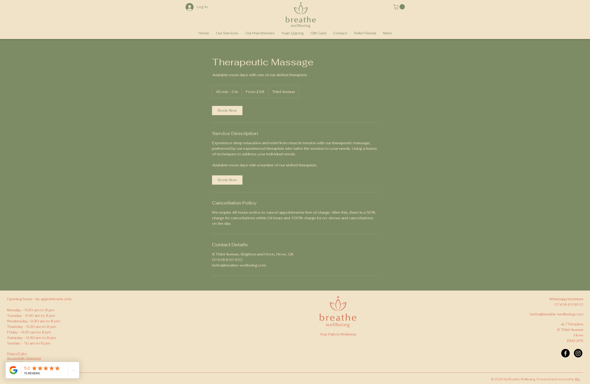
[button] (399, 6)
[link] (227, 110)
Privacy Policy (17, 354)
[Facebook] (565, 353)
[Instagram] (578, 353)
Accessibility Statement (24, 358)
